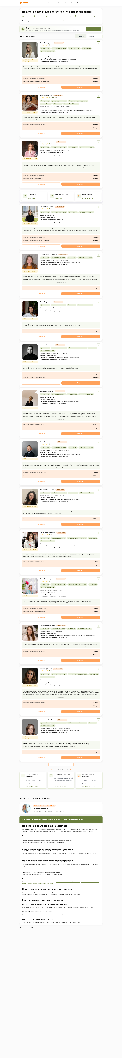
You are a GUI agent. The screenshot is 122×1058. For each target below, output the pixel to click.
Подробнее (80, 87)
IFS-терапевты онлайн (69, 21)
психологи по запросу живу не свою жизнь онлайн (40, 883)
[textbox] (91, 36)
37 (67, 769)
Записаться (41, 87)
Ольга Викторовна (40, 809)
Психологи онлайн (36, 927)
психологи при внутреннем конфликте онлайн (68, 882)
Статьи (67, 2)
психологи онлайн (57, 21)
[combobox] (92, 36)
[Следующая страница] (70, 769)
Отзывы (73, 2)
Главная (22, 927)
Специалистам (81, 2)
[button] (59, 43)
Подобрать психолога (93, 29)
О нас (59, 2)
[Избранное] (98, 43)
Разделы (95, 16)
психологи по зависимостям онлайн (40, 21)
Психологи (51, 2)
